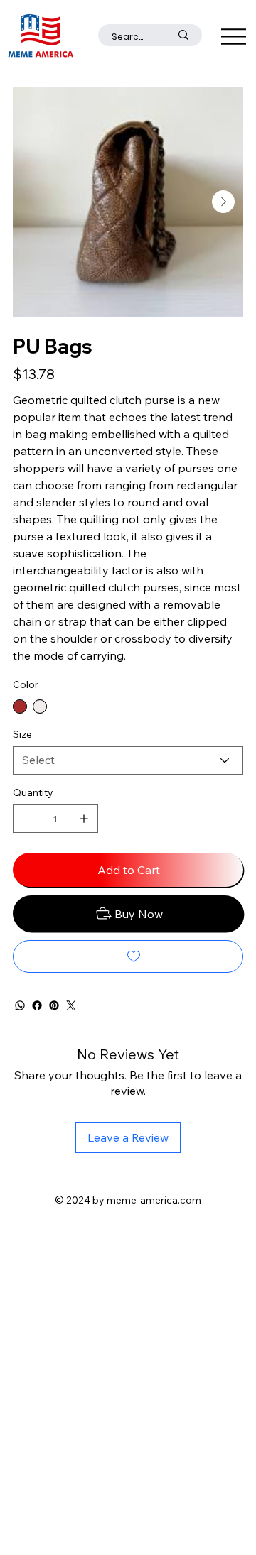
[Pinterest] (54, 1005)
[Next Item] (223, 201)
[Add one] (84, 818)
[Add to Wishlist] (128, 956)
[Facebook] (37, 1005)
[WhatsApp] (20, 1005)
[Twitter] (71, 1005)
